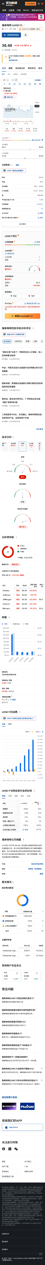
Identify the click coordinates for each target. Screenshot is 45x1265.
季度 (10, 724)
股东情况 (7, 882)
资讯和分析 (20, 68)
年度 (3, 724)
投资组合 (5, 1171)
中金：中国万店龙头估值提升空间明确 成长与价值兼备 (22, 369)
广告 (26, 1166)
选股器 (11, 10)
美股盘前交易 (37, 10)
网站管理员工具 (8, 1176)
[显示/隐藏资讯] (16, 80)
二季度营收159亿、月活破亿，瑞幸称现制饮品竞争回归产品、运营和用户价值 (22, 416)
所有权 (15, 74)
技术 (40, 68)
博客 (3, 1162)
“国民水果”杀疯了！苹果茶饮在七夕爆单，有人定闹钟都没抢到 (22, 354)
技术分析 (7, 437)
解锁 (26, 830)
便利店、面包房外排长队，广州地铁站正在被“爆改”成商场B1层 (21, 400)
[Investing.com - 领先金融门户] (11, 3)
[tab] (13, 446)
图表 (10, 68)
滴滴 (5, 973)
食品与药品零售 (37, 864)
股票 (4, 10)
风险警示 (5, 1249)
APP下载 (5, 1166)
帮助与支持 (28, 1171)
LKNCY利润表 (10, 712)
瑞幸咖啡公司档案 (11, 839)
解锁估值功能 (36, 140)
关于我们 (27, 1162)
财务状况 (32, 68)
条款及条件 (5, 1234)
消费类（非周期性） (35, 869)
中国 (19, 10)
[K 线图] (4, 80)
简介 (9, 74)
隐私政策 (5, 1242)
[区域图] (7, 80)
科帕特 (26, 973)
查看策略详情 (13, 60)
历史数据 (23, 74)
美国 (41, 874)
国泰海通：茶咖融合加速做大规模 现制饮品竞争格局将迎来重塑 (22, 385)
